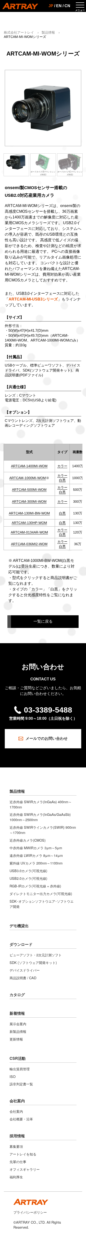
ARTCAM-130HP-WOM (29, 523)
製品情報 (48, 32)
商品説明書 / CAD (23, 977)
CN (67, 6)
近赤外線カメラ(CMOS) (28, 840)
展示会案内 (18, 1023)
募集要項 (16, 1146)
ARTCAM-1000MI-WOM (27, 478)
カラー (62, 466)
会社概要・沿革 (21, 1118)
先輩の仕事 (18, 1161)
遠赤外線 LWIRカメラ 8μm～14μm (36, 855)
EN (59, 6)
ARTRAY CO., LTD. (31, 1222)
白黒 (62, 480)
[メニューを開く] (80, 6)
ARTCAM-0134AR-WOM (29, 532)
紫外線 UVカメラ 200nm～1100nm (36, 862)
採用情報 (17, 1136)
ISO (13, 1076)
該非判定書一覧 (21, 1083)
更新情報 (16, 1038)
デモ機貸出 (19, 925)
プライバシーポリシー (30, 1212)
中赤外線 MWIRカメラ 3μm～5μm (36, 847)
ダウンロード (21, 944)
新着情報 (17, 1013)
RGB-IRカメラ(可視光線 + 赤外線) (35, 885)
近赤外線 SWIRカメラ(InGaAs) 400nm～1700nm (41, 804)
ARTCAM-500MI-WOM (29, 490)
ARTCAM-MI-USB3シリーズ (33, 299)
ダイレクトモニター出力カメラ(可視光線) (41, 893)
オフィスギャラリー (25, 1169)
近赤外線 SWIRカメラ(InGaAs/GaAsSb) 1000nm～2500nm (40, 817)
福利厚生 (16, 1176)
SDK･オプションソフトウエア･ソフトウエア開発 (42, 904)
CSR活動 (18, 1058)
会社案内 (17, 1100)
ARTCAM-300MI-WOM (29, 501)
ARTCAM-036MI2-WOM (29, 544)
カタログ (17, 994)
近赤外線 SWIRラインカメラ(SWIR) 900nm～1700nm (43, 830)
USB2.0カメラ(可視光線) (28, 878)
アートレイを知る (23, 1153)
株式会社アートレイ (19, 32)
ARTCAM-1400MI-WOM (29, 466)
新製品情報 (18, 1031)
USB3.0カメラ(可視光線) (28, 870)
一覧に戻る (43, 621)
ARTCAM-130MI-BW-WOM (29, 513)
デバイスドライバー (25, 970)
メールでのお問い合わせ (47, 738)
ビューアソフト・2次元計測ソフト (36, 954)
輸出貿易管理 (20, 1068)
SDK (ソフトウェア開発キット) (33, 962)
